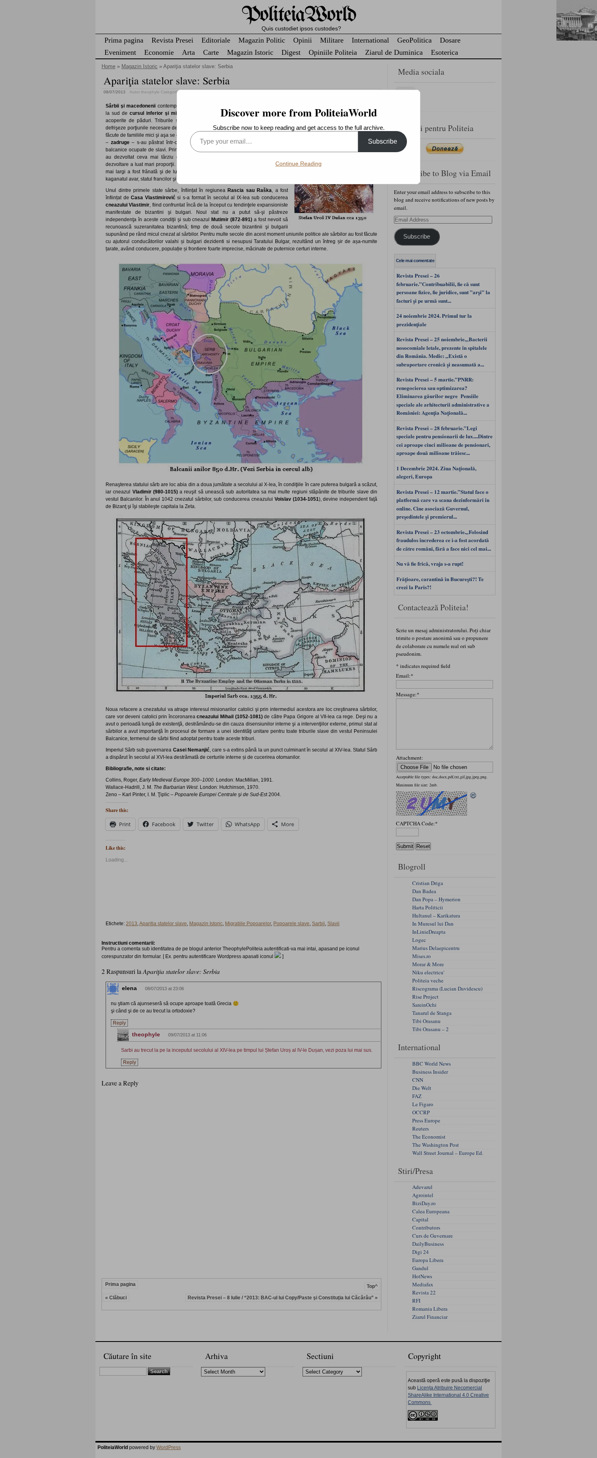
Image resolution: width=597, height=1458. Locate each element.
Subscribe (382, 141)
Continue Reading (298, 163)
